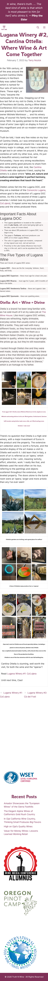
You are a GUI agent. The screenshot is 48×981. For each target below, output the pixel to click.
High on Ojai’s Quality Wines (18, 826)
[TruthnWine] (4, 27)
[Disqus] (24, 734)
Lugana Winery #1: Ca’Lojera (21, 673)
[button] (38, 27)
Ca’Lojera (5, 203)
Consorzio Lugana (36, 190)
